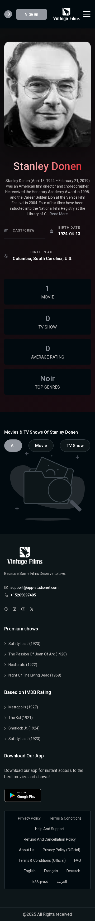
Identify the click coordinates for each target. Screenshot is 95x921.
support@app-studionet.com (35, 587)
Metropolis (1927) (23, 707)
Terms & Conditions (65, 818)
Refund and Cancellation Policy (50, 839)
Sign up (31, 14)
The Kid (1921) (20, 718)
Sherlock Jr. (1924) (24, 728)
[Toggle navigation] (87, 14)
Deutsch (73, 871)
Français (51, 871)
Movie (41, 445)
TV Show (75, 445)
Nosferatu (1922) (22, 665)
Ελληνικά (40, 881)
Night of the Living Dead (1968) (34, 675)
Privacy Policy (29, 818)
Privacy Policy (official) (61, 850)
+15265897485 (23, 595)
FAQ (77, 860)
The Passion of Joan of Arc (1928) (37, 654)
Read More (59, 214)
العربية (62, 881)
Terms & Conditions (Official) (42, 860)
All (13, 445)
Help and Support (49, 829)
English (30, 871)
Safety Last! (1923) (24, 643)
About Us (26, 850)
